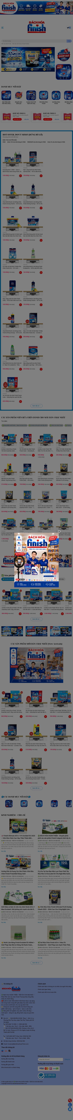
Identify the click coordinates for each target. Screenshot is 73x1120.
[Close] (59, 531)
